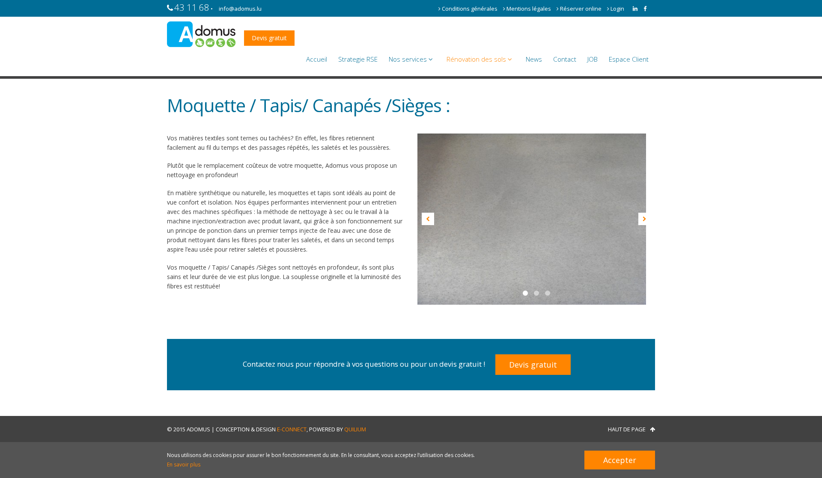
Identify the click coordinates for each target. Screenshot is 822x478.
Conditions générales (470, 8)
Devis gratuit (269, 38)
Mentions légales (528, 8)
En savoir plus (183, 464)
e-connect (292, 429)
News (534, 59)
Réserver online (581, 8)
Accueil (316, 59)
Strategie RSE (358, 59)
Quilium (355, 429)
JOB (592, 59)
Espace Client (629, 59)
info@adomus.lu (240, 8)
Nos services (409, 59)
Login (616, 8)
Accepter (619, 460)
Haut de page (627, 429)
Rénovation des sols (477, 59)
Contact (564, 59)
